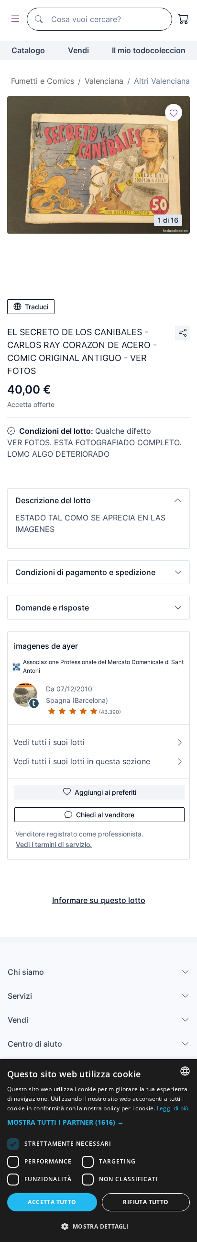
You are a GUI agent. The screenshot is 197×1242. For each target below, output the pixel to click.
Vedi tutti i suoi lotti (49, 742)
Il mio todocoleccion (149, 50)
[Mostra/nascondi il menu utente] (13, 19)
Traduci (36, 307)
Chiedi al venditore (105, 815)
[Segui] (173, 112)
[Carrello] (183, 19)
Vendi (78, 50)
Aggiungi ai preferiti (105, 792)
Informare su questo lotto (98, 900)
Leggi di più (173, 1108)
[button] (98, 500)
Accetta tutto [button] (52, 1202)
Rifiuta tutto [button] (145, 1202)
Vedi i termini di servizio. (54, 844)
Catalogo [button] (28, 50)
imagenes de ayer (46, 646)
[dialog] (98, 1150)
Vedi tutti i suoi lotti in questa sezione (81, 761)
